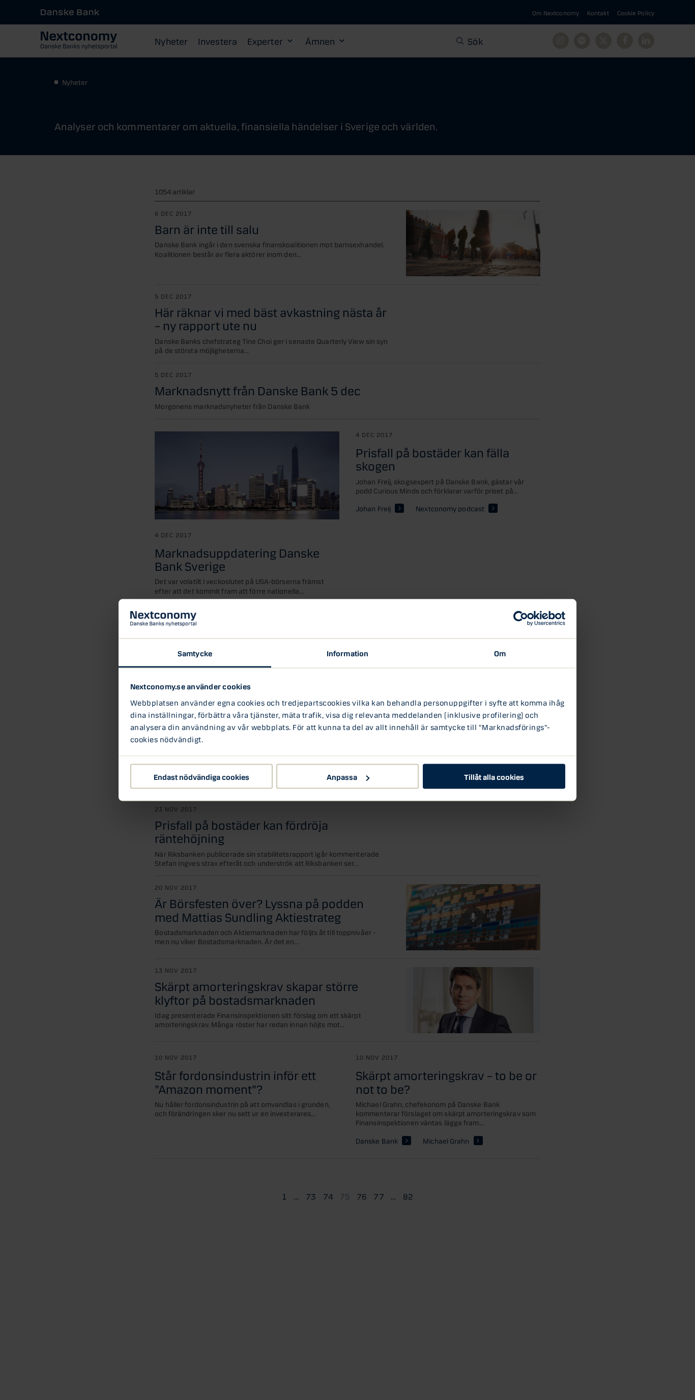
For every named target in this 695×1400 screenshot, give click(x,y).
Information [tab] (347, 652)
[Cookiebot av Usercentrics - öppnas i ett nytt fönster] (520, 618)
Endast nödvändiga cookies (201, 776)
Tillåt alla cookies (494, 776)
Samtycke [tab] (195, 652)
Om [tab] (500, 652)
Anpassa (342, 776)
